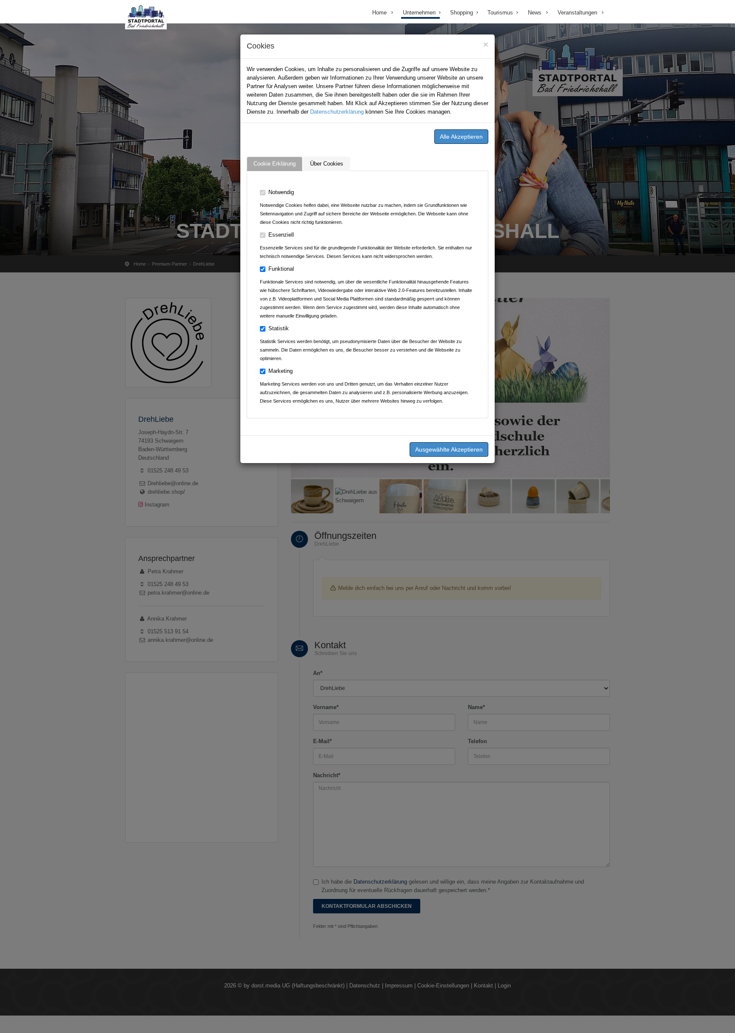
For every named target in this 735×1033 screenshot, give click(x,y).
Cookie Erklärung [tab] (275, 163)
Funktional (281, 269)
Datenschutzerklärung (337, 112)
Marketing (280, 371)
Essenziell (281, 235)
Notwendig (281, 192)
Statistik (278, 328)
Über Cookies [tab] (326, 163)
